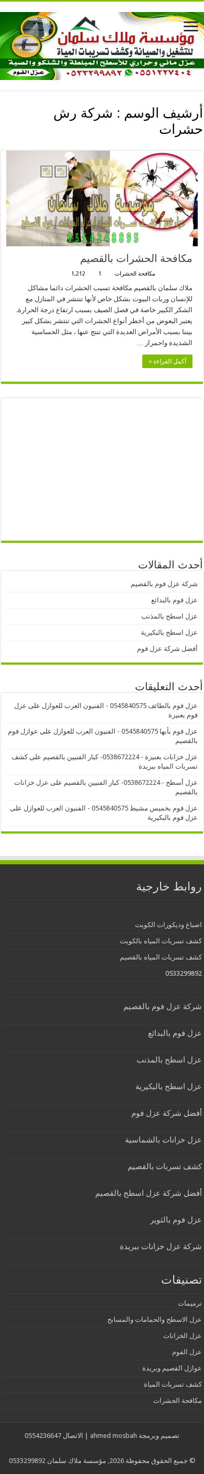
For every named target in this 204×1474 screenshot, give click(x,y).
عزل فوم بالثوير (176, 1220)
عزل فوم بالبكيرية (173, 817)
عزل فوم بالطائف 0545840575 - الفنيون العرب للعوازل (120, 706)
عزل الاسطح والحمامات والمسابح (154, 1319)
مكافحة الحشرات (135, 273)
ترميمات (190, 1303)
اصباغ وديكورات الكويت (168, 925)
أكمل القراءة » (167, 361)
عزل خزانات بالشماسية (163, 1140)
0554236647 (43, 1435)
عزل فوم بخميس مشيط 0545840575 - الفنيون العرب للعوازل (111, 808)
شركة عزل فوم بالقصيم (164, 584)
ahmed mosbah (113, 1435)
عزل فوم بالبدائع (174, 600)
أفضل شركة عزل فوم (167, 649)
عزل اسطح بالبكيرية (169, 632)
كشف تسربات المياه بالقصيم (161, 957)
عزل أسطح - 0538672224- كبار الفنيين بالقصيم (131, 782)
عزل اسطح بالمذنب (169, 616)
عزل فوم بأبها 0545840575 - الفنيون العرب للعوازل (125, 731)
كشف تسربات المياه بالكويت (161, 941)
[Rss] (110, 1448)
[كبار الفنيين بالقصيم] (102, 43)
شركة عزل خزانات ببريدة (161, 1246)
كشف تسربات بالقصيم (165, 1166)
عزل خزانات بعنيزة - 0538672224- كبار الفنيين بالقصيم (120, 757)
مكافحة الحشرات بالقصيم (136, 258)
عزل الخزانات (182, 1336)
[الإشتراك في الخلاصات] (4, 145)
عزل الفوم (187, 1352)
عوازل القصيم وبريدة (172, 1368)
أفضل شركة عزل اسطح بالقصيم (148, 1193)
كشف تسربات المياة (173, 1384)
